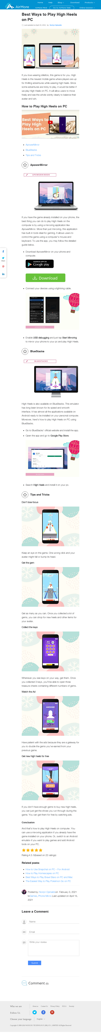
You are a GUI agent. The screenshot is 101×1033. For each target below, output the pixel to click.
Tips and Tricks (33, 155)
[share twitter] (34, 1012)
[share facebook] (43, 1012)
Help (50, 3)
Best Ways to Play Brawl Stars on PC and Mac (49, 877)
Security (71, 1006)
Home (40, 3)
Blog (60, 3)
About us (35, 1006)
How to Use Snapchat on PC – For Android (47, 869)
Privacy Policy (55, 1006)
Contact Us (44, 1006)
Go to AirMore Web (62, 8)
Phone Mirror (45, 896)
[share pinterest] (52, 1012)
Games (33, 896)
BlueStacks (31, 150)
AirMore (22, 7)
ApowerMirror (32, 144)
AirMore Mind (41, 8)
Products (89, 3)
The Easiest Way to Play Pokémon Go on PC (48, 881)
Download (74, 3)
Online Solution (86, 8)
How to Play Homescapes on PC (42, 873)
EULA (64, 1006)
